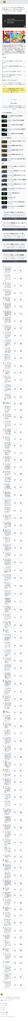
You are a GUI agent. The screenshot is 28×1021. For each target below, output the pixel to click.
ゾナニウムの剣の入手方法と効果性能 (15, 124)
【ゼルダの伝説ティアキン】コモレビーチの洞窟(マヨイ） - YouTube (8, 660)
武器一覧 (9, 117)
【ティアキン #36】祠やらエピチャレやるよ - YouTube (8, 438)
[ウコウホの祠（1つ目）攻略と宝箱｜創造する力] (4, 159)
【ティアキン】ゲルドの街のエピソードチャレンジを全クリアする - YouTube (8, 285)
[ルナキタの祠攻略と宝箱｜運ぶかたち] (4, 155)
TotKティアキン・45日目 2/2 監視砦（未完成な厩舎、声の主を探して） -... (8, 486)
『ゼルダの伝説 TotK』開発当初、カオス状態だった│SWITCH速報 (8, 479)
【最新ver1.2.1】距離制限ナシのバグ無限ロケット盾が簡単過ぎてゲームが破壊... (8, 764)
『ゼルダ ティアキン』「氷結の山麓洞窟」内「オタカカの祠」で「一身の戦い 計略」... (8, 968)
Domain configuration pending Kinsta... (8, 909)
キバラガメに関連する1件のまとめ (8, 856)
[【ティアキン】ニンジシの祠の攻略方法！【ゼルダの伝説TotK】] (4, 207)
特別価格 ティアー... (8, 962)
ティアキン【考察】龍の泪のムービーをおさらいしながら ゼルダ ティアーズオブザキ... (8, 984)
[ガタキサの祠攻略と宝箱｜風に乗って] (4, 146)
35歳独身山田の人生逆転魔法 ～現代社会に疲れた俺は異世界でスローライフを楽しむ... (8, 601)
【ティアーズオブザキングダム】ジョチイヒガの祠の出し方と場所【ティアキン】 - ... (8, 593)
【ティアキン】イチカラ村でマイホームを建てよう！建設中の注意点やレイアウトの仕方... (8, 834)
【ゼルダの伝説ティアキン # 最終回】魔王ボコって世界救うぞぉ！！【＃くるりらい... (8, 718)
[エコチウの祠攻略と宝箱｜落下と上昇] (4, 150)
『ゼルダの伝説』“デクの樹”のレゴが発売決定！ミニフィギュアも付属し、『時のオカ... (8, 445)
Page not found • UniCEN (7, 950)
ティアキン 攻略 (11, 208)
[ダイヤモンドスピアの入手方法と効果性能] (4, 129)
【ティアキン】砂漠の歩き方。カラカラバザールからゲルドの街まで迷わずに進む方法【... (8, 875)
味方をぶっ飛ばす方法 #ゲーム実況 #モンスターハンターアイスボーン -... (8, 517)
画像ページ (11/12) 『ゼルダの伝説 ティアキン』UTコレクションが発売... (8, 943)
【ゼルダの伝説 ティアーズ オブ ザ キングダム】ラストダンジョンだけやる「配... (8, 423)
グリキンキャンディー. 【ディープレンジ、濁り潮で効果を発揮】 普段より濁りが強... (8, 637)
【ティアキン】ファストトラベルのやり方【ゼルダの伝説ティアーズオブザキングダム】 (8, 956)
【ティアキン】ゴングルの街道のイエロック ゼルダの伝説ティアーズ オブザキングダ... (8, 902)
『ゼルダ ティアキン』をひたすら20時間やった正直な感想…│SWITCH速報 (8, 789)
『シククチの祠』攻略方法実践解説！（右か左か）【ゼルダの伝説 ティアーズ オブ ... (8, 811)
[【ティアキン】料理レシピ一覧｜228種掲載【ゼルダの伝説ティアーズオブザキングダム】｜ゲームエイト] (4, 180)
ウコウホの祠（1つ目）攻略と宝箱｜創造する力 (17, 158)
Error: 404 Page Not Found (7, 889)
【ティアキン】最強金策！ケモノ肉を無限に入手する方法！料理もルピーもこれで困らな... (8, 781)
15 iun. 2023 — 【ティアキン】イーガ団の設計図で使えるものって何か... (8, 350)
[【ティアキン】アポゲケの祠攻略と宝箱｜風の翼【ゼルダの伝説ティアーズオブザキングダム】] (4, 202)
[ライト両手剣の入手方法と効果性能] (4, 116)
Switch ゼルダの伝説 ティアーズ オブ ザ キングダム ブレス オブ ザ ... (8, 540)
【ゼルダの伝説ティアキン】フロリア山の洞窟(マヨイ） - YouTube (8, 416)
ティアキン (7, 90)
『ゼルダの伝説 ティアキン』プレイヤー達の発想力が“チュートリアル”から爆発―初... (8, 691)
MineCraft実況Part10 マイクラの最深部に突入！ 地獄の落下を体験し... (8, 895)
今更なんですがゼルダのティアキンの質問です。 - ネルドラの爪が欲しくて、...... (8, 510)
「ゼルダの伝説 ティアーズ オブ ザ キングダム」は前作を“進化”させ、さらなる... (8, 342)
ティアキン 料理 (11, 168)
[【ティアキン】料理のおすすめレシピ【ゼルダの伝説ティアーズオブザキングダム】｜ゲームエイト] (4, 175)
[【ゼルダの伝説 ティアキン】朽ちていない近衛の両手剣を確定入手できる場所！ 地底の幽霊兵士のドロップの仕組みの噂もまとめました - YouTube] (4, 189)
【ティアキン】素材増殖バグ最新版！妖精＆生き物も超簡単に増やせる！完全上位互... (8, 882)
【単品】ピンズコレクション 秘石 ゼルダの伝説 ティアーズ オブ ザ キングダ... (8, 357)
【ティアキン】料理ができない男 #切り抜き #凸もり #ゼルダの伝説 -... (8, 827)
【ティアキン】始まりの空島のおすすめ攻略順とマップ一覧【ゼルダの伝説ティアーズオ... (8, 431)
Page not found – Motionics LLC (8, 861)
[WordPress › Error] (4, 198)
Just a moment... (8, 712)
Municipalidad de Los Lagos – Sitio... (8, 775)
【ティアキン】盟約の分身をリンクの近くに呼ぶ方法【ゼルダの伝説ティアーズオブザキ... (8, 867)
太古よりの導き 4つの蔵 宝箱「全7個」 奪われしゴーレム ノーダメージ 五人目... (8, 624)
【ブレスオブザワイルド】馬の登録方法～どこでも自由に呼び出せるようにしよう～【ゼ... (8, 756)
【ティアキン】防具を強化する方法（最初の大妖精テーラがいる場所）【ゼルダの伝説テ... (8, 675)
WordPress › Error (12, 197)
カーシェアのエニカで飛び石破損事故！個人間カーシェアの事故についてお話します (8, 524)
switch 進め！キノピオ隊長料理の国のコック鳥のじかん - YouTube (8, 452)
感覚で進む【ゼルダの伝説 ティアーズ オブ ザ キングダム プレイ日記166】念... (8, 409)
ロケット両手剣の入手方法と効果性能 (15, 133)
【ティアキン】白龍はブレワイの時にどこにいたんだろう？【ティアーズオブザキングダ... (8, 502)
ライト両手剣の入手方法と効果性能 (15, 115)
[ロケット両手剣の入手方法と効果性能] (4, 134)
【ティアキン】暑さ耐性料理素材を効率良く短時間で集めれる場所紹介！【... (8, 313)
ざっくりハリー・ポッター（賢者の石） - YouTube (8, 372)
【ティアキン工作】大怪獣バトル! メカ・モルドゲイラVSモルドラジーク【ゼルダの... (8, 616)
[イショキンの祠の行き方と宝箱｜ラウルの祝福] (4, 141)
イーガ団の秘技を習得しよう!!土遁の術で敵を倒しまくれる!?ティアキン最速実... (8, 320)
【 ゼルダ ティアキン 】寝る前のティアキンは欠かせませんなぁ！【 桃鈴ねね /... (8, 842)
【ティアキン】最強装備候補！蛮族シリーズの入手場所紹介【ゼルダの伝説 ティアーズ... (8, 494)
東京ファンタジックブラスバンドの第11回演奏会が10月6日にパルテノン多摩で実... (8, 585)
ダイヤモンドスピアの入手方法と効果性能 (16, 129)
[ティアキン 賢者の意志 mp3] (4, 193)
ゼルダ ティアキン (11, 190)
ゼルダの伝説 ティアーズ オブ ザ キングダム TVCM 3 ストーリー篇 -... (8, 915)
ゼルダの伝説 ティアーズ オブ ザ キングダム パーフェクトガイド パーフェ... (8, 803)
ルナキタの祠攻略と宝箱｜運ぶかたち (15, 154)
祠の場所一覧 (10, 203)
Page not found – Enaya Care (7, 770)
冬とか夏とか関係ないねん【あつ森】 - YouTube (7, 937)
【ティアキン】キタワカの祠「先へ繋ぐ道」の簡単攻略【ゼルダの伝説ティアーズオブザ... (8, 466)
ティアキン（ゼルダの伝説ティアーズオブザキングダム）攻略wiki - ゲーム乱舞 (8, 396)
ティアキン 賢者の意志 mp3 (13, 193)
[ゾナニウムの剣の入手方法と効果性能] (4, 125)
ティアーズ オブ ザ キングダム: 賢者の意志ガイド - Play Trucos (8, 554)
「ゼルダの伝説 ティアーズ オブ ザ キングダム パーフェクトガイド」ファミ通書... (8, 652)
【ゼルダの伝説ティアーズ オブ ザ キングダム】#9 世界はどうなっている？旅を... (8, 335)
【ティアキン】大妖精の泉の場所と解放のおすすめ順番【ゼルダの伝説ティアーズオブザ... (8, 683)
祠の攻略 (9, 142)
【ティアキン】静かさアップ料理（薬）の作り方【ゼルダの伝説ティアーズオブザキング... (8, 930)
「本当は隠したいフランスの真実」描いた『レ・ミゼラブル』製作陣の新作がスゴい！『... (8, 388)
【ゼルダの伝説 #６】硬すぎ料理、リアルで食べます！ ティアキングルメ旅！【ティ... (8, 667)
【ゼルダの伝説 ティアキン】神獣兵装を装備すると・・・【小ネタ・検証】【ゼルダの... (8, 705)
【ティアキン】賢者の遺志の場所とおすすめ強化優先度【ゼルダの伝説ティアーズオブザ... (8, 305)
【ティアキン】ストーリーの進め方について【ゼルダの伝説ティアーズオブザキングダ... (8, 365)
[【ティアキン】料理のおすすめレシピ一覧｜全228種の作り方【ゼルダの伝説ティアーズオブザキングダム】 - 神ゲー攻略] (4, 184)
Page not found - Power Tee (7, 631)
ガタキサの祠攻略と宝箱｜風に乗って (15, 145)
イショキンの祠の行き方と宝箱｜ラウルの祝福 (17, 141)
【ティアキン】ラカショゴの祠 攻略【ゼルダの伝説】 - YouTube (8, 725)
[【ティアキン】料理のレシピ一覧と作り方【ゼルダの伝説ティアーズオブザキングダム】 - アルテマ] (4, 167)
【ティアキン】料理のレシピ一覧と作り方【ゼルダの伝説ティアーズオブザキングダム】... (8, 532)
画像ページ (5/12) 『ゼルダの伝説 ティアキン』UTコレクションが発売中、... (8, 849)
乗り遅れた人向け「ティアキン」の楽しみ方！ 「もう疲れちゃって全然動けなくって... (8, 922)
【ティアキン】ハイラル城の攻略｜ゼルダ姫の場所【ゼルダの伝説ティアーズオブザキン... (8, 748)
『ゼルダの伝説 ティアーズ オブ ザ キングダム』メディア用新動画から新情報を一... (8, 569)
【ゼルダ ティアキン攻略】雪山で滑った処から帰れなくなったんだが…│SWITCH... (8, 609)
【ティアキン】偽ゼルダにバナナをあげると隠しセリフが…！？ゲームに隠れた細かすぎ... (8, 379)
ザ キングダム (10, 199)
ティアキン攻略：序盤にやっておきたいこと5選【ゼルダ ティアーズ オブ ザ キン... (8, 732)
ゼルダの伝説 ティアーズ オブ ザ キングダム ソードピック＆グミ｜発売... (8, 277)
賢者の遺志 (10, 194)
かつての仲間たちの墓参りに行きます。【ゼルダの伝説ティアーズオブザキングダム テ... (8, 740)
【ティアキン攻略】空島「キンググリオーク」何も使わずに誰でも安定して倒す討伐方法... (8, 547)
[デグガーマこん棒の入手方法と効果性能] (4, 121)
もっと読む (14, 218)
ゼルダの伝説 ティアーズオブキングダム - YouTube (8, 473)
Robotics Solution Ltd (8, 403)
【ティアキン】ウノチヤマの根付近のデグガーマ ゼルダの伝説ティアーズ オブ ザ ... (8, 577)
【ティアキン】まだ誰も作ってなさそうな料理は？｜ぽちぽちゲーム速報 (8, 328)
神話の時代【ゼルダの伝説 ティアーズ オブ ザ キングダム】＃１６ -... (8, 459)
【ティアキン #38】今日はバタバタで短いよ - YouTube (8, 299)
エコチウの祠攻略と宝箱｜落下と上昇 (15, 150)
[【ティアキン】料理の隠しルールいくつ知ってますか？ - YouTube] (4, 171)
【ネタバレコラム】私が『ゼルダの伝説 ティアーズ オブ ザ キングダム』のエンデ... (8, 976)
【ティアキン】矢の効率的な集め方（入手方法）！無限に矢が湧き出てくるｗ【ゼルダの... (8, 561)
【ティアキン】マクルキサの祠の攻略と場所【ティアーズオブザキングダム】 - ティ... (8, 270)
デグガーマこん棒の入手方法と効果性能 (16, 120)
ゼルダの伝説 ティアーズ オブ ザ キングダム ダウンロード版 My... (8, 796)
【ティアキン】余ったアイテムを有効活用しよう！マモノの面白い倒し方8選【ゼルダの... (8, 292)
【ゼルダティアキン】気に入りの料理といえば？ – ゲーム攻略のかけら (8, 698)
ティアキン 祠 (3, 1005)
